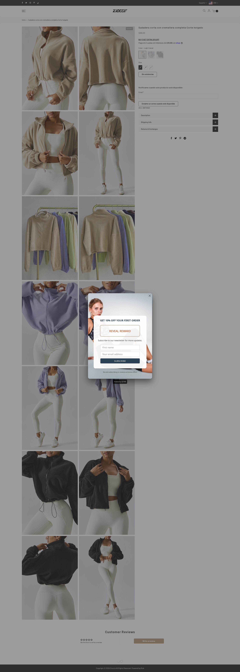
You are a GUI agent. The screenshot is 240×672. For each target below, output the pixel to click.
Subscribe (120, 361)
